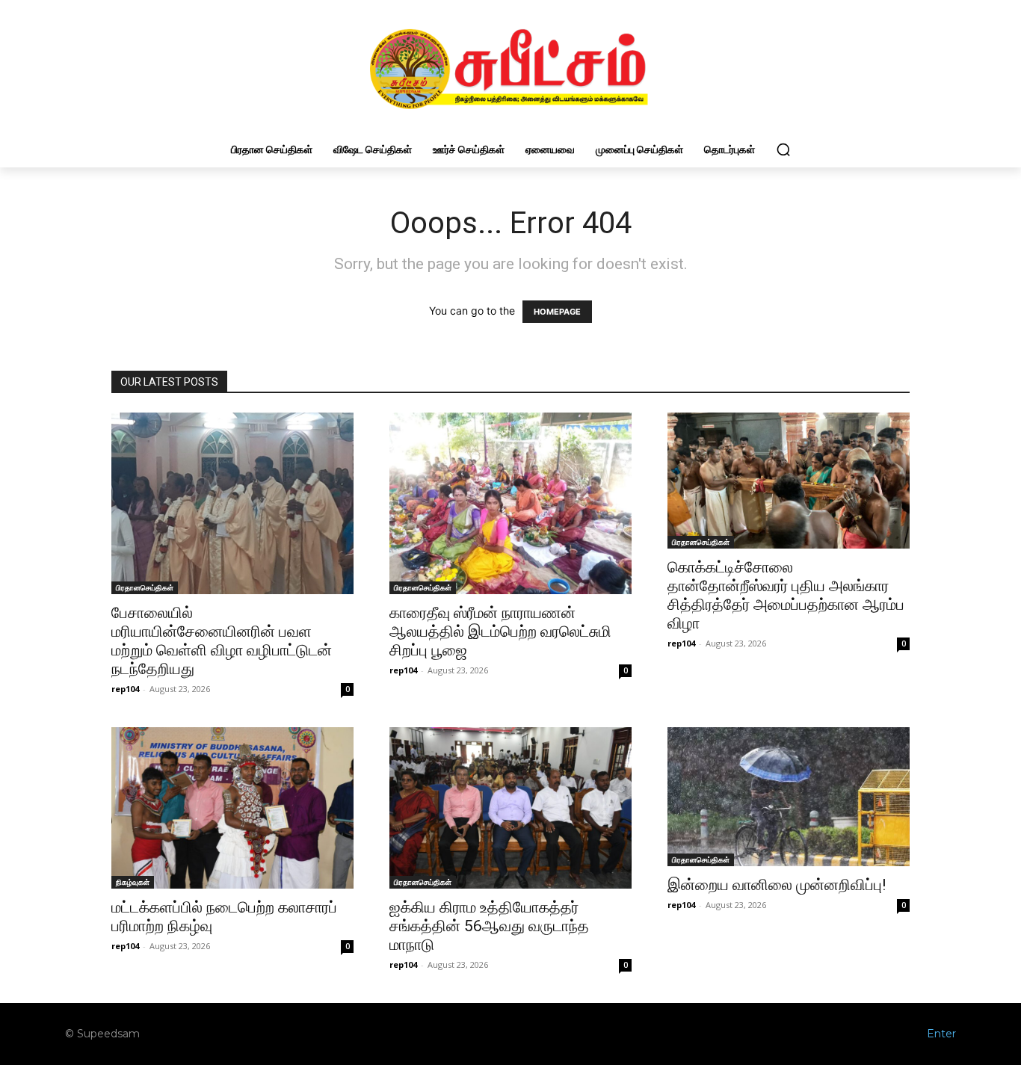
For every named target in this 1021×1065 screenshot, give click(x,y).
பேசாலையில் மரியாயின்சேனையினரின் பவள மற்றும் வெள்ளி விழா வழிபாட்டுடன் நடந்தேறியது (221, 641)
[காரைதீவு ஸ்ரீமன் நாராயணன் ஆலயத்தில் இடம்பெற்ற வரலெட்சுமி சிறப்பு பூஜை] (510, 503)
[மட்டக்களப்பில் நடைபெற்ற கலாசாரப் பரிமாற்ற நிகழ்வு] (232, 808)
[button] (783, 149)
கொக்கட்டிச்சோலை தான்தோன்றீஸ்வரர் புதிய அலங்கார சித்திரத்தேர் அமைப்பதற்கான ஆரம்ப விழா (785, 595)
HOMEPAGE (557, 311)
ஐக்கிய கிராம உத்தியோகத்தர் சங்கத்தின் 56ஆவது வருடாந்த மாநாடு (489, 926)
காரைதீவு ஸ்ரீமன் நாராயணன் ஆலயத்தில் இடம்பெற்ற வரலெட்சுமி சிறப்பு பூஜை (500, 631)
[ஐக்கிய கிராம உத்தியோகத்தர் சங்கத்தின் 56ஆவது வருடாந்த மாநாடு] (510, 808)
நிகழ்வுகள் (132, 882)
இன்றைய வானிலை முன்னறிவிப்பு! (776, 885)
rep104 (125, 688)
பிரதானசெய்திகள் (144, 587)
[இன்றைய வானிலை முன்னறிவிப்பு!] (788, 797)
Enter (941, 1033)
